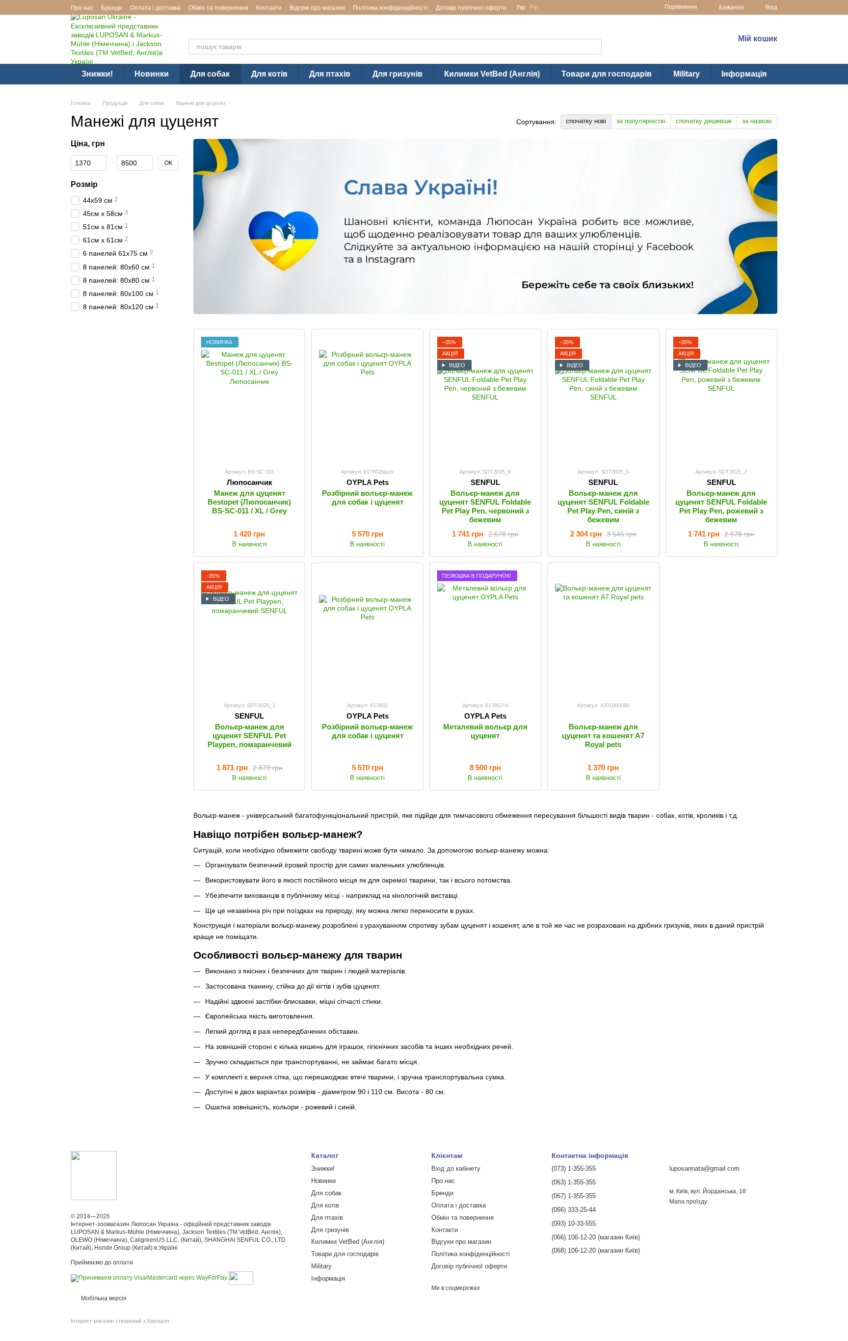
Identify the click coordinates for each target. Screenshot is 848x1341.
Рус (534, 7)
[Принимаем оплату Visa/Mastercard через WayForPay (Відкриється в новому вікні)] (149, 1278)
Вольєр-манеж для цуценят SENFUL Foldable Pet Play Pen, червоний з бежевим (485, 506)
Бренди (111, 7)
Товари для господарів (606, 74)
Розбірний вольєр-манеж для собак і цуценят (367, 497)
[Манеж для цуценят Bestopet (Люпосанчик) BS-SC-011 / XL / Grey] (249, 398)
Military (686, 74)
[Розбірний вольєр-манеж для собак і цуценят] (367, 398)
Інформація (744, 74)
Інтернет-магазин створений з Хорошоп (120, 1321)
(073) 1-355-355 (673, 32)
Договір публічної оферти (471, 7)
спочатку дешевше (704, 121)
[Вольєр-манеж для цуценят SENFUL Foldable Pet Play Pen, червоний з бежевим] (485, 398)
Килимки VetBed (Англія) (492, 74)
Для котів (269, 74)
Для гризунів (397, 74)
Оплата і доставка (155, 7)
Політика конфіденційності (390, 7)
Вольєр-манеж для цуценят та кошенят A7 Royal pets (603, 736)
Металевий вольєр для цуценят (485, 731)
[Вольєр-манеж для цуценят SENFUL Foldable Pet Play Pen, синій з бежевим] (603, 398)
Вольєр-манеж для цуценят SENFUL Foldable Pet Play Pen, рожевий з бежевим (721, 506)
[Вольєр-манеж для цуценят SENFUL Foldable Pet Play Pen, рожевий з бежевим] (721, 398)
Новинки (151, 74)
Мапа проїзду (688, 1201)
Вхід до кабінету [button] (455, 1168)
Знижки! (97, 74)
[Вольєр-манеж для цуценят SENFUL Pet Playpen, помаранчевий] (249, 631)
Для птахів (329, 74)
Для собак (210, 74)
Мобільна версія (103, 1298)
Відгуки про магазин (317, 7)
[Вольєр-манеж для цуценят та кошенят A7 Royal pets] (603, 631)
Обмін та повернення (218, 7)
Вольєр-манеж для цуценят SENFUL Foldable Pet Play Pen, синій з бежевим (603, 506)
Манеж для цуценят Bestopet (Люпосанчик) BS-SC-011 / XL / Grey (249, 502)
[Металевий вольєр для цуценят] (485, 631)
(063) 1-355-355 (673, 45)
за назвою (757, 121)
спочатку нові (586, 121)
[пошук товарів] (594, 46)
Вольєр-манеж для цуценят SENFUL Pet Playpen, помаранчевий (250, 736)
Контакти (269, 7)
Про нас (82, 7)
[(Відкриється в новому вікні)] (241, 1278)
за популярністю (640, 121)
